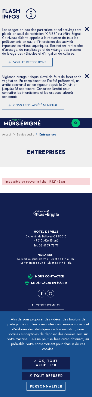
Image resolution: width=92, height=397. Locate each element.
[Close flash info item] (86, 29)
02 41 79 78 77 (48, 245)
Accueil (6, 134)
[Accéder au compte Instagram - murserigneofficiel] (50, 293)
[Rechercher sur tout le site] (75, 123)
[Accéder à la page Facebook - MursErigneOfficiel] (42, 293)
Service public (25, 134)
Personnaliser (46, 386)
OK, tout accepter (47, 363)
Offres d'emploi (48, 305)
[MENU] (86, 123)
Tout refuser (47, 375)
